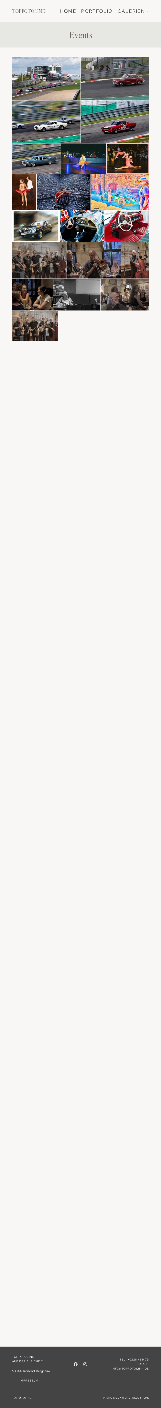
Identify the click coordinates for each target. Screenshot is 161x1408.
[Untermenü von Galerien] (147, 11)
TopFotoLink (28, 11)
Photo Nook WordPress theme (126, 1397)
